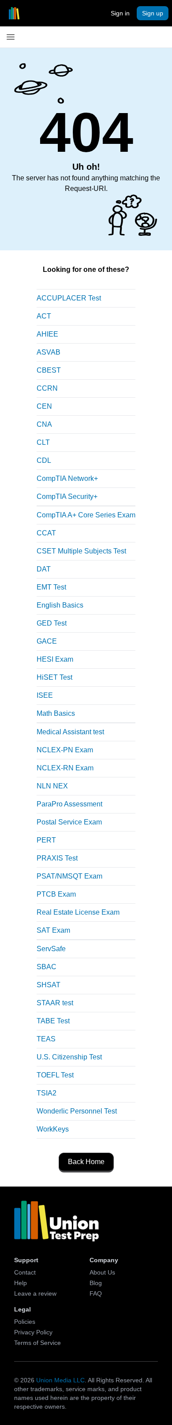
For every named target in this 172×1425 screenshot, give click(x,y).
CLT (43, 442)
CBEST (49, 370)
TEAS (46, 1039)
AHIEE (47, 334)
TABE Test (53, 1021)
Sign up (152, 13)
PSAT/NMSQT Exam (69, 876)
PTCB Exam (56, 894)
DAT (44, 569)
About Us (102, 1272)
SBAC (46, 967)
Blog (96, 1282)
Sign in (120, 13)
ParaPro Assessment (69, 804)
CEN (44, 406)
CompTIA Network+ (67, 478)
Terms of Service (37, 1342)
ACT (44, 316)
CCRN (47, 388)
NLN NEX (52, 786)
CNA (44, 424)
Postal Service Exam (69, 822)
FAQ (96, 1293)
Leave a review (35, 1293)
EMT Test (51, 587)
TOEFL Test (55, 1075)
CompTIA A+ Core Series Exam (86, 515)
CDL (44, 460)
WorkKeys (53, 1129)
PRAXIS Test (57, 858)
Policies (24, 1321)
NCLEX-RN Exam (65, 768)
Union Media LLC (60, 1380)
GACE (47, 641)
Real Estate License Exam (78, 912)
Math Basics (56, 713)
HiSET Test (54, 677)
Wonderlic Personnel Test (77, 1111)
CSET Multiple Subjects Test (81, 551)
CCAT (46, 533)
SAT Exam (53, 930)
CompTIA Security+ (67, 496)
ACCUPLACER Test (69, 298)
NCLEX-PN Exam (65, 750)
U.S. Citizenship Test (69, 1057)
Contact (25, 1272)
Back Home (86, 1161)
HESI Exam (55, 659)
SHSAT (48, 985)
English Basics (60, 605)
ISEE (45, 695)
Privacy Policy (33, 1332)
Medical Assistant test (70, 732)
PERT (46, 840)
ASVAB (48, 352)
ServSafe (51, 948)
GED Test (52, 623)
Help (20, 1282)
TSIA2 (46, 1093)
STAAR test (55, 1003)
